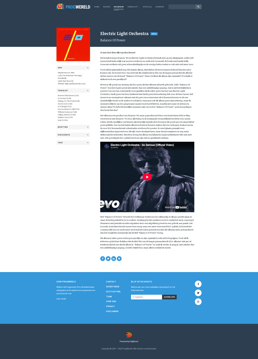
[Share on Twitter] (108, 258)
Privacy (110, 306)
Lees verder (61, 299)
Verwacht (133, 7)
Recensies (119, 7)
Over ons (111, 301)
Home (96, 7)
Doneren (159, 7)
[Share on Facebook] (102, 258)
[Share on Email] (119, 258)
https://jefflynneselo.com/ (75, 84)
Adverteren (112, 287)
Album (154, 34)
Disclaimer (112, 311)
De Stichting (113, 292)
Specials (147, 7)
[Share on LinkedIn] (113, 258)
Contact (111, 282)
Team (109, 297)
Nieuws (106, 7)
